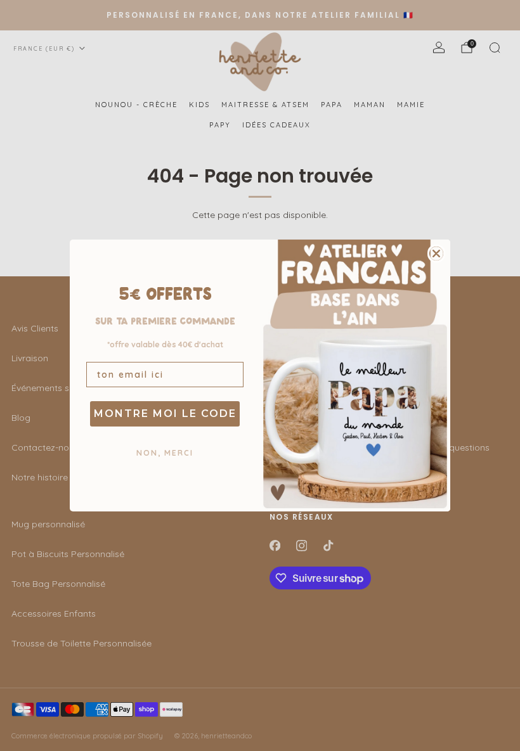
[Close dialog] (436, 253)
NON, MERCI (164, 453)
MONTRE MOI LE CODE (165, 414)
